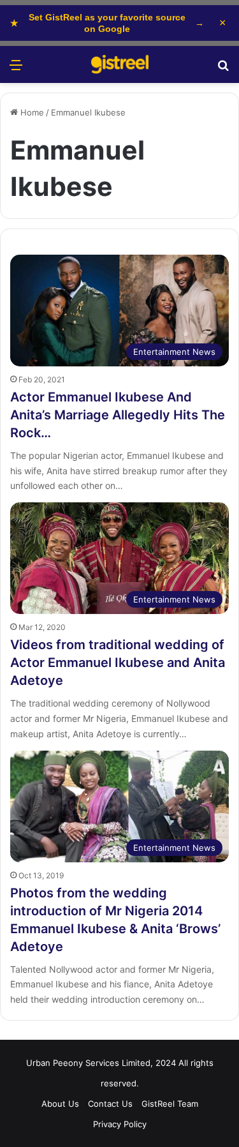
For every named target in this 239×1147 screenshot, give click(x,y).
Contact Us (110, 1103)
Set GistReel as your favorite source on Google (107, 23)
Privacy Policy (120, 1124)
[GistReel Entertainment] (119, 64)
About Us (60, 1103)
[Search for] (223, 69)
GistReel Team (169, 1103)
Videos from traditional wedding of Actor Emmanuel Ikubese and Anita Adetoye (117, 662)
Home (31, 112)
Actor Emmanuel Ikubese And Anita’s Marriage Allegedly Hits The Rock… (117, 414)
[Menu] (16, 69)
